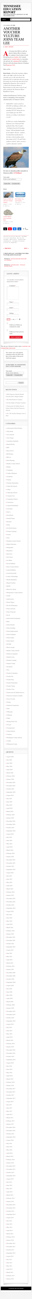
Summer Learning (11, 660)
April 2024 (10, 847)
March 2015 (10, 1195)
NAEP (8, 596)
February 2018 (11, 1082)
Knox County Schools (13, 567)
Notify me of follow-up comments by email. (15, 326)
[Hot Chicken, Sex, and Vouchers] (20, 195)
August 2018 (10, 1063)
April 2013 (10, 1269)
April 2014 (10, 1230)
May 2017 (9, 1111)
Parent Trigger (10, 602)
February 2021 (11, 966)
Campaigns (10, 470)
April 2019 (10, 1037)
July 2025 (9, 798)
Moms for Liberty (11, 589)
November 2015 (11, 1169)
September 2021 (11, 947)
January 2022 (10, 934)
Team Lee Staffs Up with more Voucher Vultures (8, 200)
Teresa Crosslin (11, 699)
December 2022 (11, 898)
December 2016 (11, 1127)
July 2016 (9, 1143)
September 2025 (11, 792)
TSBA (8, 718)
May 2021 (9, 956)
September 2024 (11, 831)
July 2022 (9, 914)
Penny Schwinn (11, 609)
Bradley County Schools (13, 463)
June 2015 (9, 1185)
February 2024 (11, 853)
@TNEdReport (17, 173)
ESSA (8, 525)
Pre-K (8, 615)
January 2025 (10, 818)
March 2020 (10, 1001)
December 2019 (11, 1011)
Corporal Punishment (12, 505)
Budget (9, 467)
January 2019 (10, 1047)
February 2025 (11, 815)
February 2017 (11, 1121)
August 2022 (10, 911)
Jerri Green (10, 557)
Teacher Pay (10, 676)
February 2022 (11, 931)
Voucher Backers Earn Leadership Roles (7, 218)
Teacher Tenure (11, 686)
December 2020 (11, 972)
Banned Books (11, 444)
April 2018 (10, 1076)
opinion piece (10, 599)
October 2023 (10, 866)
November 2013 (11, 1246)
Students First (22, 239)
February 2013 (11, 1275)
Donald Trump (11, 518)
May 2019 (9, 1034)
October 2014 (10, 1211)
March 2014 (10, 1234)
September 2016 (11, 1137)
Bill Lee (18, 236)
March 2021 (10, 963)
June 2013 (9, 1263)
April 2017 (10, 1114)
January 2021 (10, 969)
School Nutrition (11, 634)
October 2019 (10, 1018)
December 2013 (11, 1243)
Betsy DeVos (10, 451)
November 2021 (11, 940)
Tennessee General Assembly (15, 696)
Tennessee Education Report (12, 9)
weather (9, 741)
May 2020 (9, 995)
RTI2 (8, 621)
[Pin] (10, 229)
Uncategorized (11, 728)
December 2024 (11, 821)
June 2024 (9, 840)
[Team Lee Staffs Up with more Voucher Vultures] (8, 195)
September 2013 (11, 1253)
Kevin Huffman (11, 563)
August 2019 (10, 1024)
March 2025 (10, 811)
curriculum (9, 509)
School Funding (11, 628)
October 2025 (10, 789)
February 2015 (11, 1198)
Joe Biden (9, 560)
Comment (12, 286)
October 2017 (10, 1095)
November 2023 (11, 863)
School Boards (11, 625)
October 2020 (10, 979)
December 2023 (11, 860)
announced (16, 61)
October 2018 (10, 1056)
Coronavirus (10, 502)
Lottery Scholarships (12, 576)
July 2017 (9, 1105)
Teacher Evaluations (12, 673)
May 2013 (9, 1266)
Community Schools (12, 499)
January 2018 (10, 1085)
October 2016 (10, 1134)
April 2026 (10, 769)
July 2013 (9, 1259)
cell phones (10, 476)
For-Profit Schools (11, 528)
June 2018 (9, 1069)
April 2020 (10, 998)
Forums (9, 534)
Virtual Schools (11, 731)
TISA (8, 708)
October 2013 (10, 1250)
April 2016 (10, 1153)
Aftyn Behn (10, 431)
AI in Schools (10, 434)
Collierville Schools (12, 492)
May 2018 (9, 1072)
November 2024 (11, 824)
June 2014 (9, 1224)
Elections (9, 521)
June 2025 (9, 802)
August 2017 (10, 1101)
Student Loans (10, 657)
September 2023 (11, 869)
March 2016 (10, 1156)
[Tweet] (5, 229)
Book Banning (11, 460)
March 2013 (10, 1272)
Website (11, 313)
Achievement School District (14, 428)
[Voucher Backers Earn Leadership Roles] (8, 212)
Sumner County (11, 663)
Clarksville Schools (12, 486)
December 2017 (11, 1088)
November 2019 (11, 1014)
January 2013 (10, 1279)
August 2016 (10, 1140)
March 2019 (10, 1040)
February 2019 (11, 1043)
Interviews (9, 554)
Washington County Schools (14, 737)
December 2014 (11, 1205)
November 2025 (11, 786)
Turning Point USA (12, 721)
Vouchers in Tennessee (18, 241)
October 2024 (10, 827)
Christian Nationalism (12, 483)
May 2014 (9, 1227)
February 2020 (11, 1005)
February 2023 (11, 892)
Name (11, 302)
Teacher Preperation (12, 683)
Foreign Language (12, 531)
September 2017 (11, 1098)
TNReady (9, 715)
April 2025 (10, 808)
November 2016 (11, 1130)
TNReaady (10, 712)
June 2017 (9, 1108)
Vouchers (24, 236)
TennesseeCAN (7, 241)
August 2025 (10, 795)
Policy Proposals (11, 612)
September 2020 (11, 982)
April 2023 (10, 885)
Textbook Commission (13, 705)
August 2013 (10, 1256)
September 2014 (11, 1214)
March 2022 (10, 927)
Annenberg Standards (12, 441)
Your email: (6, 177)
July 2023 (9, 876)
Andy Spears (9, 46)
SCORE (9, 644)
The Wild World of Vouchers (14, 399)
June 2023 (9, 879)
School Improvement (12, 631)
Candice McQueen (12, 473)
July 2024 (9, 837)
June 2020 (9, 992)
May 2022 (9, 921)
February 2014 (11, 1237)
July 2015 (9, 1182)
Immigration (10, 547)
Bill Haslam (10, 454)
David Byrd (10, 515)
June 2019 (9, 1030)
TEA (8, 670)
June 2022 (9, 918)
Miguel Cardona (11, 583)
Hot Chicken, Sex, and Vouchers (19, 199)
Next (26, 248)
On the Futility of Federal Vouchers (16, 403)
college (8, 489)
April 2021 (10, 960)
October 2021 (10, 943)
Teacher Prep (10, 679)
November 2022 (11, 902)
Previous (7, 248)
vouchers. (16, 57)
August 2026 (10, 757)
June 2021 (9, 953)
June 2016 (9, 1147)
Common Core (11, 496)
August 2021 (10, 950)
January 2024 (10, 856)
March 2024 (10, 850)
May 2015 (9, 1188)
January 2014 (10, 1240)
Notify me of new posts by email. (16, 332)
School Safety (10, 638)
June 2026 (9, 763)
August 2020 (10, 985)
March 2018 (10, 1079)
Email (11, 307)
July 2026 (9, 760)
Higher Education (11, 544)
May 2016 (9, 1150)
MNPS (8, 586)
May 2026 (9, 766)
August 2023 (10, 873)
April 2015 (10, 1192)
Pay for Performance (12, 605)
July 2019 (9, 1027)
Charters (9, 480)
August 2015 (10, 1179)
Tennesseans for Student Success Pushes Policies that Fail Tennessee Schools (15, 408)
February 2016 (11, 1159)
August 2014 (10, 1217)
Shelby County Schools (13, 650)
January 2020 (10, 1008)
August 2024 (10, 834)
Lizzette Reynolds (11, 573)
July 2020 (9, 989)
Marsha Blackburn (12, 580)
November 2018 (11, 1053)
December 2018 (11, 1050)
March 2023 (10, 889)
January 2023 (10, 895)
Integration (9, 551)
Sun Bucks (10, 667)
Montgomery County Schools (15, 592)
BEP (8, 447)
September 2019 (11, 1021)
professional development (13, 618)
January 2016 (10, 1163)
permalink (14, 242)
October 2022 (10, 905)
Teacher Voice (10, 689)
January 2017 (10, 1124)
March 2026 (10, 773)
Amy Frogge (10, 438)
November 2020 (11, 976)
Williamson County (12, 744)
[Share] (14, 229)
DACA (8, 512)
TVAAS (9, 725)
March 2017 (10, 1118)
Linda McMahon (11, 570)
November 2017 (11, 1092)
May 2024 (9, 844)
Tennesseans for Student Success (15, 692)
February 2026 (11, 776)
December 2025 (11, 782)
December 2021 (11, 937)
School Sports (10, 641)
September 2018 (11, 1059)
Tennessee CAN (10, 65)
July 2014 (9, 1221)
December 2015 (11, 1166)
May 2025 (9, 805)
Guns (8, 538)
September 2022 (11, 908)
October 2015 (10, 1172)
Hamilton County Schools (14, 541)
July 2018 (9, 1066)
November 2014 (11, 1208)
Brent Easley (13, 239)
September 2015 (11, 1176)
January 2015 (10, 1201)
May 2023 (9, 882)
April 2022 (10, 924)
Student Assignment (12, 654)
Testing (9, 702)
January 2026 (10, 779)
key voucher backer (15, 59)
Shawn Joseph (10, 647)
